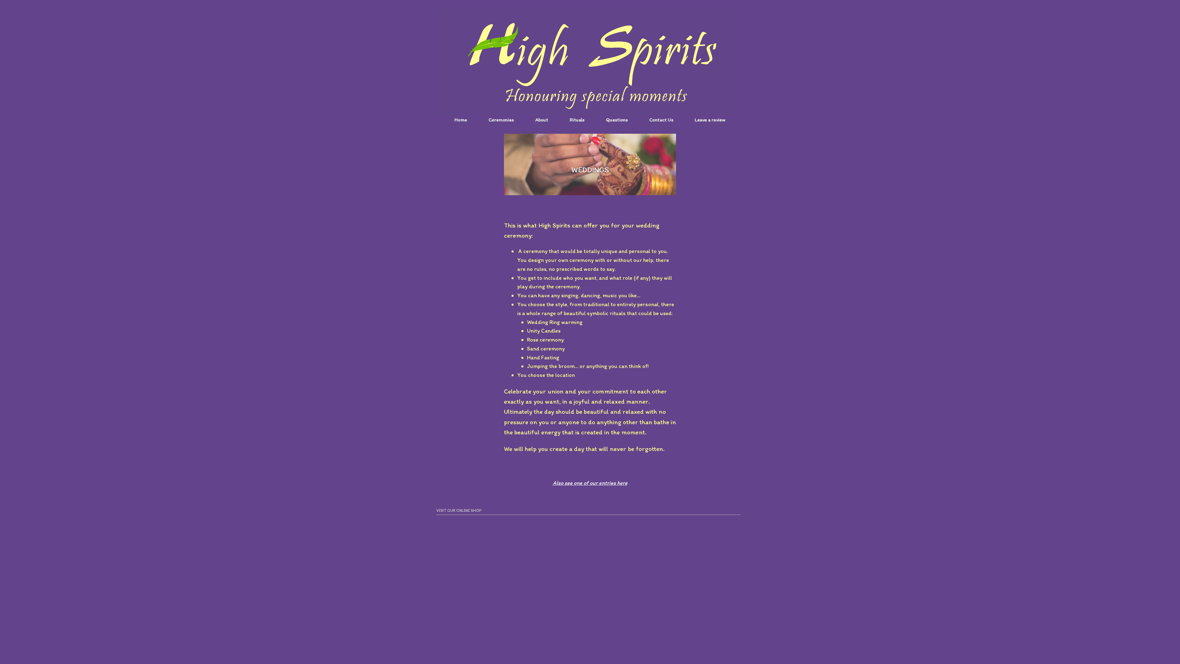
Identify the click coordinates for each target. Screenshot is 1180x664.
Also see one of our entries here (590, 483)
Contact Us (661, 120)
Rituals (577, 120)
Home (460, 120)
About (541, 120)
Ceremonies (501, 120)
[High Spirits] (590, 61)
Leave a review (710, 120)
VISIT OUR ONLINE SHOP (459, 510)
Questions (617, 120)
